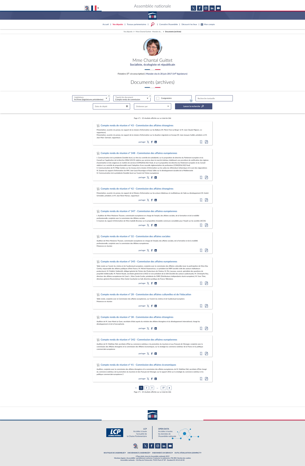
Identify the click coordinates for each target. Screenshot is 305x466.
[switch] (157, 98)
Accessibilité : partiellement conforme (139, 458)
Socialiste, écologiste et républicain (152, 64)
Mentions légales (120, 458)
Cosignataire (166, 98)
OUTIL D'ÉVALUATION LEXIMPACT (187, 453)
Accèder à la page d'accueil (152, 14)
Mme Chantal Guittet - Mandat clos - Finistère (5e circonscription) (149, 32)
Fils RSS (173, 458)
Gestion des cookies (184, 458)
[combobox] (90, 98)
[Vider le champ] (109, 96)
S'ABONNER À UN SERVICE (161, 453)
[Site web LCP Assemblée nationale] (128, 432)
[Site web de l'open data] (176, 432)
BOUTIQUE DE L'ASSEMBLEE (114, 453)
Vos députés (128, 32)
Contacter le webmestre (161, 458)
